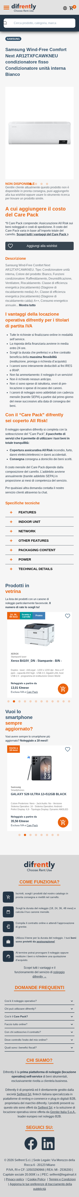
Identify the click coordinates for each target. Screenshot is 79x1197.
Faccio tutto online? (16, 1024)
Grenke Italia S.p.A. (62, 1112)
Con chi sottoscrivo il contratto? (23, 1031)
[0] (71, 8)
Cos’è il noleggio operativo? (21, 1000)
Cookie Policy (36, 1179)
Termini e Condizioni (62, 1179)
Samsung (13, 38)
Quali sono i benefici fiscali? (21, 1047)
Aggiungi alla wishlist (42, 246)
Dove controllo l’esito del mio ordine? (26, 1039)
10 (59, 702)
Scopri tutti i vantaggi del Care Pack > (43, 234)
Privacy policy (15, 1179)
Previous (2, 130)
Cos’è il (16, 1016)
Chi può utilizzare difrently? (20, 1008)
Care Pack (32, 692)
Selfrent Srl (24, 1094)
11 (64, 702)
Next (76, 130)
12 (70, 702)
